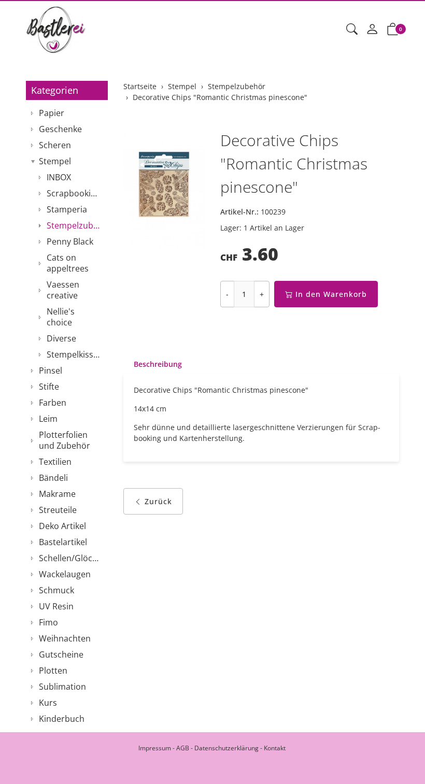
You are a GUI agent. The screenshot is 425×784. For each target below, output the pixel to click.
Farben (52, 402)
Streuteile (58, 510)
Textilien (55, 461)
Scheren (55, 145)
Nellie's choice (61, 317)
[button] (352, 29)
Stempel (55, 161)
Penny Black (70, 241)
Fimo (48, 622)
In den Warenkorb (331, 294)
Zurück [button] (158, 501)
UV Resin (56, 606)
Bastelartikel (63, 542)
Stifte (49, 386)
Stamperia (67, 209)
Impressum (154, 748)
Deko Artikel (62, 526)
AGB (182, 748)
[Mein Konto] (372, 29)
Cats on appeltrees (68, 263)
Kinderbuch (61, 718)
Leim (48, 418)
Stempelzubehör (75, 225)
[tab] (152, 364)
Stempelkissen (75, 354)
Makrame (57, 494)
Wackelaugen (65, 574)
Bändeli (53, 477)
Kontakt (275, 748)
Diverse (61, 338)
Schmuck (56, 590)
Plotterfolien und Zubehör (64, 440)
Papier (51, 113)
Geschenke (60, 129)
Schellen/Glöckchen (71, 558)
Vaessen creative (63, 290)
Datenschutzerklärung (226, 748)
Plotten (53, 670)
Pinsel (50, 370)
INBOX (59, 177)
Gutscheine (61, 654)
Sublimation (62, 686)
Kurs (48, 702)
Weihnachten (65, 638)
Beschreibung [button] (158, 364)
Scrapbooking (74, 193)
